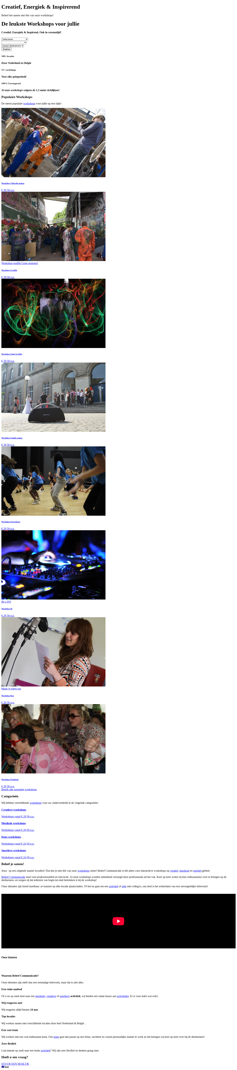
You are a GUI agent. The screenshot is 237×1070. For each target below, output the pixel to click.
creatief (174, 870)
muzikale (40, 996)
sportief (197, 870)
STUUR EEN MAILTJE (15, 1063)
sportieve (65, 996)
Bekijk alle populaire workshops (19, 789)
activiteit (113, 886)
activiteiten (123, 996)
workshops (29, 103)
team (56, 1036)
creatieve (51, 996)
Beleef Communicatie (13, 876)
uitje (124, 886)
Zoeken (6, 49)
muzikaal (184, 870)
